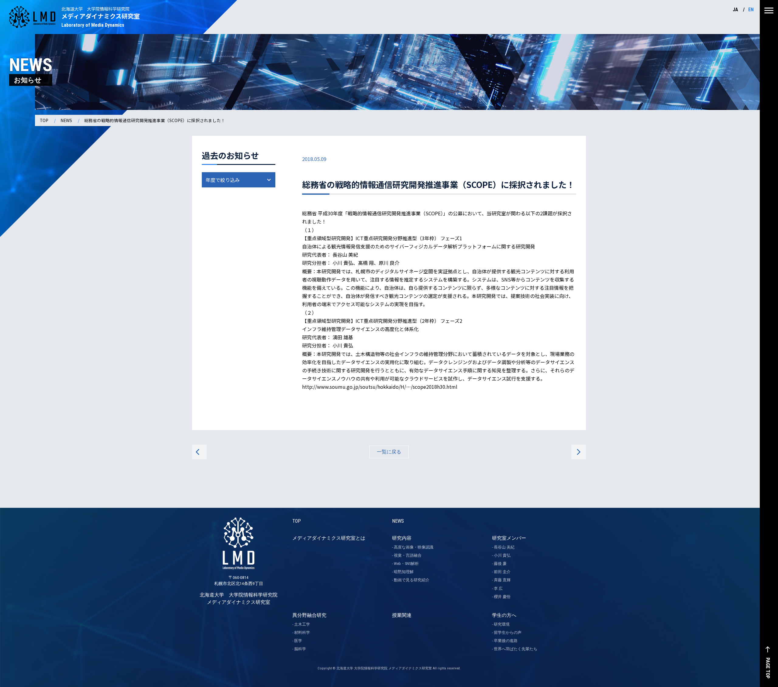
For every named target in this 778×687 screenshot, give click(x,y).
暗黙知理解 (404, 571)
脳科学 (300, 649)
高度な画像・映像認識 (413, 547)
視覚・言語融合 (408, 555)
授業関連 (401, 615)
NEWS (66, 120)
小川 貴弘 (502, 555)
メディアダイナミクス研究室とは (328, 538)
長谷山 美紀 (504, 547)
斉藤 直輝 (502, 580)
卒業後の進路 (506, 640)
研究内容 (401, 538)
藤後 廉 (500, 563)
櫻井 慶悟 (502, 596)
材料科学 (302, 632)
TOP (44, 120)
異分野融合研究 (309, 615)
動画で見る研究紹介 (411, 580)
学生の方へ (504, 615)
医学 (298, 640)
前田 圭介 (502, 571)
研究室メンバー (509, 538)
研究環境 (502, 624)
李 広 (498, 588)
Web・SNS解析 (406, 563)
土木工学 (302, 624)
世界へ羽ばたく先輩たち (515, 649)
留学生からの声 (508, 632)
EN (751, 9)
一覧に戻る (389, 452)
